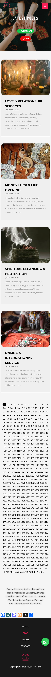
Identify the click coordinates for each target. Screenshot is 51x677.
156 (16, 447)
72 (25, 422)
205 (20, 461)
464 (46, 536)
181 (20, 454)
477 (4, 543)
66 (4, 422)
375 (27, 511)
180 (16, 454)
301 (20, 490)
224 (46, 465)
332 (46, 497)
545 (35, 561)
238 (8, 472)
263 (12, 479)
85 (25, 425)
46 (25, 415)
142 (8, 443)
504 (16, 550)
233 (35, 468)
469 (20, 539)
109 (20, 433)
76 (39, 422)
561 (4, 568)
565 (20, 568)
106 (8, 433)
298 (8, 490)
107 (12, 433)
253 (20, 475)
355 (43, 504)
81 (11, 425)
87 (32, 425)
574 (10, 571)
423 (27, 525)
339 (27, 500)
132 (16, 440)
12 (43, 404)
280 (31, 482)
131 (12, 440)
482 (24, 543)
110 (24, 433)
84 (22, 425)
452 (46, 532)
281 (35, 482)
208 (31, 461)
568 (31, 568)
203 (12, 461)
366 (39, 507)
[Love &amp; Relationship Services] (25, 77)
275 (12, 482)
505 (20, 550)
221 (35, 465)
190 (8, 457)
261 (4, 479)
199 (43, 457)
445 (20, 532)
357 (4, 507)
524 (46, 554)
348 (16, 504)
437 (35, 529)
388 (31, 514)
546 (39, 561)
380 (46, 511)
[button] (38, 6)
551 (12, 564)
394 (8, 518)
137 (35, 440)
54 (8, 418)
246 (39, 472)
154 (8, 447)
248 (46, 472)
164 (46, 447)
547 (43, 561)
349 (20, 504)
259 (43, 475)
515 (12, 554)
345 (4, 504)
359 (12, 507)
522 (39, 554)
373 (20, 511)
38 (43, 411)
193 (20, 457)
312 (16, 493)
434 (24, 529)
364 (31, 507)
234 (39, 468)
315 (27, 493)
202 (8, 461)
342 (39, 500)
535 (43, 557)
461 (35, 536)
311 (12, 493)
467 (12, 539)
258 (39, 475)
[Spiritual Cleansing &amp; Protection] (25, 245)
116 (46, 433)
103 (43, 429)
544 (31, 561)
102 (40, 429)
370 (8, 511)
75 (36, 422)
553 (20, 564)
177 (4, 454)
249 (4, 475)
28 (8, 411)
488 (46, 543)
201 (4, 461)
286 (8, 486)
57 (18, 418)
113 (35, 433)
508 (31, 550)
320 (46, 493)
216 (16, 465)
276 (16, 482)
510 (39, 550)
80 (8, 425)
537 (4, 561)
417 (4, 525)
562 (8, 568)
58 (22, 418)
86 (29, 425)
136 (31, 440)
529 (20, 557)
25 (43, 408)
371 (12, 511)
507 (27, 550)
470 (24, 539)
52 (46, 415)
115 (43, 433)
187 (43, 454)
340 (31, 500)
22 (32, 408)
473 (35, 539)
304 (31, 490)
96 (17, 429)
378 (39, 511)
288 (16, 486)
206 (24, 461)
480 (16, 543)
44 (18, 415)
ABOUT (25, 639)
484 (31, 543)
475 (43, 539)
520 (31, 554)
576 (18, 571)
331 (43, 497)
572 (46, 568)
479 (12, 543)
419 (12, 525)
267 (27, 479)
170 (24, 450)
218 (24, 465)
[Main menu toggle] (45, 6)
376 (31, 511)
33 (25, 411)
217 (20, 465)
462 (39, 536)
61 (32, 418)
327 (27, 497)
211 (43, 461)
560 (46, 564)
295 (43, 486)
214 (8, 465)
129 (4, 440)
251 (12, 475)
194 (24, 457)
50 (39, 415)
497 (35, 547)
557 (35, 564)
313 (20, 493)
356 (46, 504)
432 (16, 529)
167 (12, 450)
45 (22, 415)
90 (43, 425)
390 (39, 514)
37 (39, 411)
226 (8, 468)
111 (27, 433)
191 (12, 457)
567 (27, 568)
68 (11, 422)
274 (8, 482)
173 (35, 450)
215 (12, 465)
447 (27, 532)
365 (35, 507)
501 (4, 550)
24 (39, 408)
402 (39, 518)
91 (46, 425)
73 (29, 422)
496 (31, 547)
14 (4, 408)
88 (36, 425)
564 (16, 568)
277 (20, 482)
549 (4, 564)
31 (18, 411)
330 (39, 497)
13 (46, 404)
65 (46, 418)
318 (39, 493)
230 (24, 468)
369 (4, 511)
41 (8, 415)
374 (24, 511)
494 (24, 547)
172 (31, 450)
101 (36, 429)
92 (3, 429)
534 (39, 557)
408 (16, 522)
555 (27, 564)
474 (39, 539)
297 (4, 490)
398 (24, 518)
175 (43, 450)
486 (39, 543)
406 (8, 522)
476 (46, 539)
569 (35, 568)
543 (27, 561)
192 (16, 457)
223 (43, 465)
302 (24, 490)
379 (43, 511)
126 (39, 436)
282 (39, 482)
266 (24, 479)
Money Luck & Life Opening (21, 187)
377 (35, 511)
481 (20, 543)
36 (36, 411)
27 (4, 411)
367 (43, 507)
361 (20, 507)
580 (33, 571)
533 (35, 557)
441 (4, 532)
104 (47, 429)
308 (46, 490)
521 (35, 554)
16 (11, 408)
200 (46, 457)
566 (24, 568)
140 (46, 440)
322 (8, 497)
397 (20, 518)
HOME (25, 626)
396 (16, 518)
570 (39, 568)
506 (24, 550)
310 (8, 493)
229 (20, 468)
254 (24, 475)
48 (32, 415)
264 (16, 479)
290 (24, 486)
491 (12, 547)
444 (16, 532)
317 (35, 493)
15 (8, 408)
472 (31, 539)
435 (27, 529)
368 (46, 507)
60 (29, 418)
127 (43, 436)
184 (31, 454)
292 (31, 486)
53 (4, 418)
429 (4, 529)
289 (20, 486)
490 (8, 547)
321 (4, 497)
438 (39, 529)
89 (39, 425)
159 (27, 447)
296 (46, 486)
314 (24, 493)
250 (8, 475)
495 (27, 547)
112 (31, 433)
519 (27, 554)
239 (12, 472)
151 (43, 443)
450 (39, 532)
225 (4, 468)
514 (8, 554)
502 (8, 550)
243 (27, 472)
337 (20, 500)
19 (22, 408)
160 (31, 447)
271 (43, 479)
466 (8, 539)
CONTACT (25, 646)
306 (39, 490)
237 (4, 472)
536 (46, 557)
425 (35, 525)
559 (43, 564)
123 (27, 436)
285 (4, 486)
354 (39, 504)
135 (27, 440)
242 (24, 472)
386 (24, 514)
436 (31, 529)
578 (25, 571)
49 (36, 415)
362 (24, 507)
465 (4, 539)
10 (36, 404)
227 (12, 468)
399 (27, 518)
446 (24, 532)
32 (22, 411)
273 (4, 482)
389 (35, 514)
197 (35, 457)
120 (16, 436)
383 (12, 514)
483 (27, 543)
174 (39, 450)
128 (46, 436)
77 (43, 422)
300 (16, 490)
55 (11, 418)
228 (16, 468)
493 (20, 547)
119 (12, 436)
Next (39, 571)
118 (8, 436)
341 (35, 500)
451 (43, 532)
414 (39, 522)
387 (27, 514)
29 (11, 411)
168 (16, 450)
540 (16, 561)
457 (20, 536)
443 (12, 532)
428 (46, 525)
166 (8, 450)
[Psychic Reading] (6, 5)
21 (29, 408)
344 (46, 500)
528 (16, 557)
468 (16, 539)
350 (24, 504)
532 (31, 557)
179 (12, 454)
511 (43, 550)
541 (20, 561)
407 (12, 522)
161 (35, 447)
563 (12, 568)
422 (24, 525)
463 (43, 536)
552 (16, 564)
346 (8, 504)
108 (16, 433)
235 (43, 468)
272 (46, 479)
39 (46, 411)
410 (24, 522)
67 (8, 422)
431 (12, 529)
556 (31, 564)
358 (8, 507)
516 (16, 554)
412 (31, 522)
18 (18, 408)
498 (39, 547)
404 (46, 518)
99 (28, 429)
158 (24, 447)
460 (31, 536)
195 (27, 457)
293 (35, 486)
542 (24, 561)
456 (16, 536)
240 (16, 472)
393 (4, 518)
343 (43, 500)
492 (16, 547)
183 (27, 454)
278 (24, 482)
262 (8, 479)
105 (4, 433)
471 (27, 539)
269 (35, 479)
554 (24, 564)
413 (35, 522)
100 (32, 429)
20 (25, 408)
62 (36, 418)
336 (16, 500)
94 (10, 429)
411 (27, 522)
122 (24, 436)
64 (43, 418)
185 (35, 454)
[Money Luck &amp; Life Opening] (25, 161)
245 (35, 472)
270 (39, 479)
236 (46, 468)
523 (43, 554)
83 (18, 425)
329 (35, 497)
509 (35, 550)
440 (46, 529)
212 (46, 461)
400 (31, 518)
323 (12, 497)
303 (27, 490)
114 (39, 433)
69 (15, 422)
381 (4, 514)
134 (24, 440)
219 (27, 465)
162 (39, 447)
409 (20, 522)
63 (39, 418)
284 (46, 482)
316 (31, 493)
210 (39, 461)
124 (31, 436)
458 (24, 536)
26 (46, 408)
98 (25, 429)
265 (20, 479)
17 (15, 408)
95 (14, 429)
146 (24, 443)
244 (31, 472)
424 (31, 525)
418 (8, 525)
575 (14, 571)
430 (8, 529)
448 (31, 532)
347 (12, 504)
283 (43, 482)
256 (31, 475)
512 (46, 550)
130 (8, 440)
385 (20, 514)
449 (35, 532)
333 (4, 500)
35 (32, 411)
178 (8, 454)
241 (20, 472)
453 (4, 536)
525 (4, 557)
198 (39, 457)
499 (43, 547)
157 (20, 447)
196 (31, 457)
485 (35, 543)
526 (8, 557)
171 (27, 450)
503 (12, 550)
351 (27, 504)
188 (46, 454)
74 (32, 422)
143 (12, 443)
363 (27, 507)
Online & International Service (18, 358)
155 (12, 447)
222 (39, 465)
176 (46, 450)
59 (25, 418)
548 (46, 561)
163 (43, 447)
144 (16, 443)
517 (20, 554)
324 (16, 497)
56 (15, 418)
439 (43, 529)
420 (16, 525)
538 (8, 561)
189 (4, 457)
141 (4, 443)
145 (20, 443)
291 (27, 486)
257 (35, 475)
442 (8, 532)
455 (12, 536)
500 (46, 547)
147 (27, 443)
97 (21, 429)
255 (27, 475)
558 (39, 564)
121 (20, 436)
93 (7, 429)
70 (18, 422)
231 (27, 468)
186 (39, 454)
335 (12, 500)
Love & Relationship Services (23, 103)
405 (4, 522)
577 (21, 571)
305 (35, 490)
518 (24, 554)
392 (46, 514)
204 (16, 461)
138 (39, 440)
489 (4, 547)
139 (43, 440)
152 (46, 443)
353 (35, 504)
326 (24, 497)
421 (20, 525)
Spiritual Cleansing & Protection (25, 271)
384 (16, 514)
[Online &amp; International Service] (25, 329)
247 (43, 472)
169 (20, 450)
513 (4, 554)
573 (6, 571)
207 (27, 461)
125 (35, 436)
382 (8, 514)
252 (16, 475)
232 (31, 468)
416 (46, 522)
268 (31, 479)
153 (4, 447)
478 (8, 543)
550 (8, 564)
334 (8, 500)
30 (15, 411)
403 (43, 518)
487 (43, 543)
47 (29, 415)
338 (24, 500)
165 (4, 450)
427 (43, 525)
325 (20, 497)
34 (29, 411)
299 (12, 490)
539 (12, 561)
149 (35, 443)
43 (15, 415)
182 (24, 454)
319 (43, 493)
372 (16, 511)
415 (43, 522)
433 (20, 529)
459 (27, 536)
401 (35, 518)
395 (12, 518)
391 (43, 514)
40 (4, 415)
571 (43, 568)
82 (15, 425)
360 (16, 507)
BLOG (25, 633)
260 (46, 475)
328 (31, 497)
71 (22, 422)
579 (29, 571)
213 (4, 465)
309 (4, 493)
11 (39, 404)
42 (11, 415)
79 (4, 425)
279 (27, 482)
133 (20, 440)
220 (31, 465)
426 (39, 525)
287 (12, 486)
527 (12, 557)
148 (31, 443)
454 (8, 536)
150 (39, 443)
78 (46, 422)
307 (43, 490)
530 (24, 557)
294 (39, 486)
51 (43, 415)
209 (35, 461)
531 (27, 557)
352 (31, 504)
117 (4, 436)
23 (36, 408)
